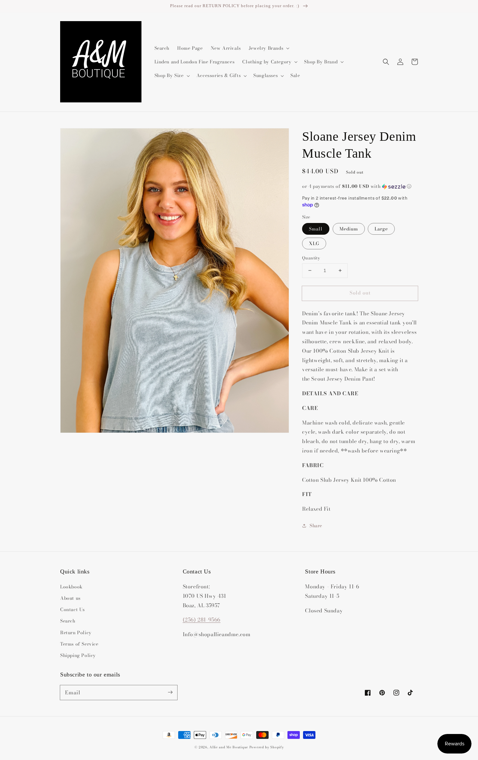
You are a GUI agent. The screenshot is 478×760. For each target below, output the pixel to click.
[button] (386, 62)
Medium (348, 228)
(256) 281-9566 (201, 619)
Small (316, 228)
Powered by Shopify (266, 747)
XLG (314, 243)
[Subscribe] (170, 692)
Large (381, 228)
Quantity (311, 258)
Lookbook (71, 586)
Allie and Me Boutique (228, 747)
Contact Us (72, 609)
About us (70, 598)
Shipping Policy (78, 655)
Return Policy (76, 632)
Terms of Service (79, 644)
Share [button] (316, 525)
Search (67, 620)
